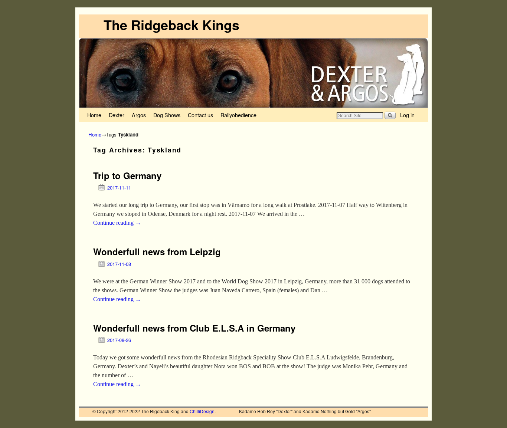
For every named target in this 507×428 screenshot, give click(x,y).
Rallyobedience (238, 115)
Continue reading (117, 223)
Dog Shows (166, 115)
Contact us (200, 115)
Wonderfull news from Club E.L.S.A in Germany (194, 328)
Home (94, 115)
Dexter (116, 115)
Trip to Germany (127, 175)
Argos (139, 115)
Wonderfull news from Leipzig (157, 251)
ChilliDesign (202, 411)
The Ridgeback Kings (171, 24)
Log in (407, 115)
